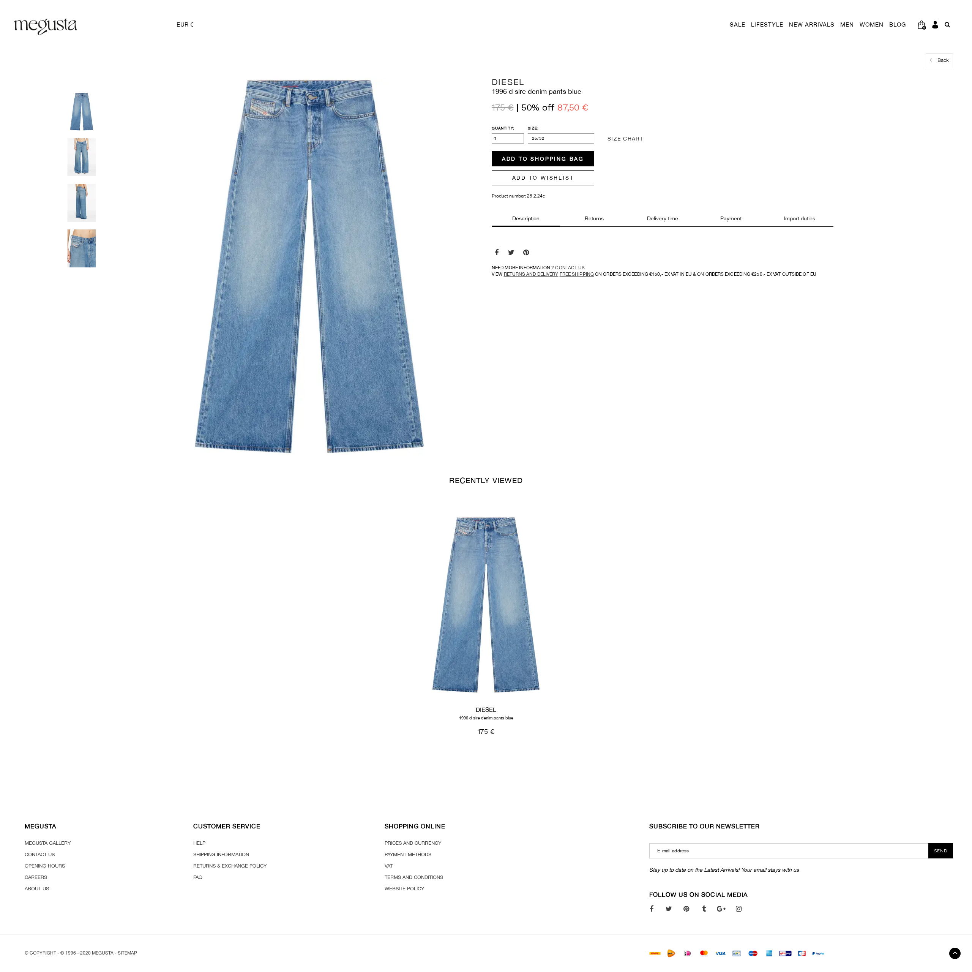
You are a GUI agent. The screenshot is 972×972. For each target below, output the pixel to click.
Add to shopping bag (543, 159)
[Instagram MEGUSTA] (738, 909)
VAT (389, 866)
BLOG (897, 24)
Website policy (404, 888)
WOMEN (872, 24)
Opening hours (45, 866)
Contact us (570, 267)
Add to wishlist (543, 178)
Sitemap (127, 953)
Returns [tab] (594, 218)
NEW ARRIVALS (812, 24)
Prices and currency (413, 843)
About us (37, 888)
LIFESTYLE (767, 24)
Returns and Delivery (531, 274)
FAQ (197, 877)
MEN (847, 24)
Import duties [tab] (799, 218)
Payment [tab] (731, 218)
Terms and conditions (414, 877)
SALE (737, 24)
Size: (533, 128)
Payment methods (408, 854)
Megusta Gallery (48, 843)
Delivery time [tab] (662, 218)
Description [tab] (526, 218)
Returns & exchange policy (230, 866)
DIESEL (508, 82)
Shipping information (221, 854)
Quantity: (503, 128)
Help (199, 843)
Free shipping (577, 274)
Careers (36, 877)
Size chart (626, 139)
